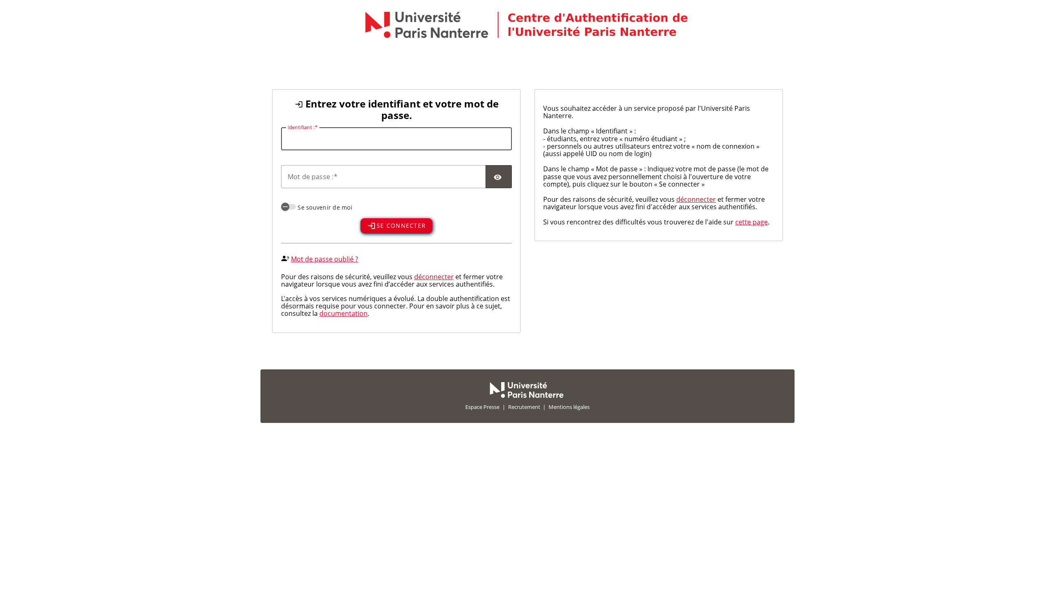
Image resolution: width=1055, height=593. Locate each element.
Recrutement (524, 407)
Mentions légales (569, 407)
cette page (751, 221)
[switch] (288, 207)
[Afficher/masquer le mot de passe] (498, 176)
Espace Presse (482, 407)
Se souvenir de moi (325, 207)
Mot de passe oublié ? (324, 259)
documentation (343, 313)
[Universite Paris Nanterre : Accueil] (526, 395)
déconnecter (434, 276)
